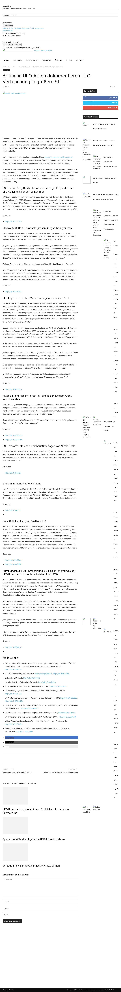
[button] (115, 52)
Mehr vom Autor (28, 783)
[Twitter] (10, 758)
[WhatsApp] (21, 758)
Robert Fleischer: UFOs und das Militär (17, 773)
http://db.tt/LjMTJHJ (31, 678)
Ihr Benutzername (10, 15)
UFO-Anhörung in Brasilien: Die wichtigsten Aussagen (110, 162)
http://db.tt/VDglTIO (13, 694)
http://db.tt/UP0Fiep (13, 389)
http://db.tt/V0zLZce (68, 698)
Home (6, 60)
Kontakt (79, 60)
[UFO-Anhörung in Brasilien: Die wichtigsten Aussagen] (97, 169)
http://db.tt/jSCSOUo (13, 435)
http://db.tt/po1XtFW (43, 674)
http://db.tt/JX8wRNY (29, 708)
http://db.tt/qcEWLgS (67, 717)
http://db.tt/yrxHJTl (13, 510)
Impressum (93, 990)
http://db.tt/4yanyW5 (13, 439)
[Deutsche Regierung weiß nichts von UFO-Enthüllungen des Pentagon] (107, 632)
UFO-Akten (46, 60)
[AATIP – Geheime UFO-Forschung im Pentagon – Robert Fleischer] (97, 424)
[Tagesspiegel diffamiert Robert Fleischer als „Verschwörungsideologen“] (97, 809)
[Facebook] (5, 758)
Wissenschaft (32, 60)
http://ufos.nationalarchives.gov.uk (58, 157)
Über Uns (59, 60)
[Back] (3, 4)
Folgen (114, 103)
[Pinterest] (15, 758)
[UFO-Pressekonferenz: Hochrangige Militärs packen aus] (87, 624)
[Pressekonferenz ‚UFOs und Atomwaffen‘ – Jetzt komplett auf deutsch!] (97, 628)
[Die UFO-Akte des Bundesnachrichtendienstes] (87, 812)
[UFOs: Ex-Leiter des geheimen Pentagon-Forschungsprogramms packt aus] (107, 443)
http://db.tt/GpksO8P (24, 731)
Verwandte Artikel (11, 783)
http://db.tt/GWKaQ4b (14, 701)
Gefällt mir (112, 98)
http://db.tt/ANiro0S (13, 669)
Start (4, 67)
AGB (75, 990)
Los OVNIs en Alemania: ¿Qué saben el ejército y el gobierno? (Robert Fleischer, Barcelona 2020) (111, 220)
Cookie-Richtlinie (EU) (107, 990)
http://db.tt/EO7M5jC (58, 686)
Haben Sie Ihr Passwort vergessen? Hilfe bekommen (23, 28)
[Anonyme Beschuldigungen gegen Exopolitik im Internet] (87, 125)
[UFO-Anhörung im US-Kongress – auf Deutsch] (87, 183)
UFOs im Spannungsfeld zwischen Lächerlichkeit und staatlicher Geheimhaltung (116, 360)
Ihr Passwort (7, 23)
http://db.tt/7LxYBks (13, 221)
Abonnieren (112, 108)
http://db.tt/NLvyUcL (61, 674)
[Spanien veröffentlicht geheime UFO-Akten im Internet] (40, 825)
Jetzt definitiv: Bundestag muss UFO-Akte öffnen (31, 865)
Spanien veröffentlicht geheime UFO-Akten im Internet (34, 839)
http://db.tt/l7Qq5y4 (13, 647)
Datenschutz (8, 31)
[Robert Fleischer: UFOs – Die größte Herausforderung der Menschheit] (87, 160)
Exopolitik (17, 60)
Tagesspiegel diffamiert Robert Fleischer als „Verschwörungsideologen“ (116, 771)
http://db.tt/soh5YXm (47, 682)
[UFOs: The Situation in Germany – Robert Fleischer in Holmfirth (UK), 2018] (87, 196)
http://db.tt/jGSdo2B (66, 713)
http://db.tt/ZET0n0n (13, 724)
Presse (69, 60)
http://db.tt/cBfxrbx (13, 473)
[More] (26, 758)
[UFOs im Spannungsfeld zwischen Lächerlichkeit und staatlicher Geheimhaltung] (87, 437)
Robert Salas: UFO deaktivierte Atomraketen (61, 773)
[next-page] (4, 871)
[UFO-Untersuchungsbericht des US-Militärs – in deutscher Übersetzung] (40, 795)
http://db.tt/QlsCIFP (13, 564)
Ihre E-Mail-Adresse (10, 42)
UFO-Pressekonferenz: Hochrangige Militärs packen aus (116, 535)
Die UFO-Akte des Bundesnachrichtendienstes (116, 714)
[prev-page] (3, 871)
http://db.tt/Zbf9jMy (13, 560)
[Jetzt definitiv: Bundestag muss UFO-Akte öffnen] (40, 852)
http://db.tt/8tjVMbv (13, 291)
